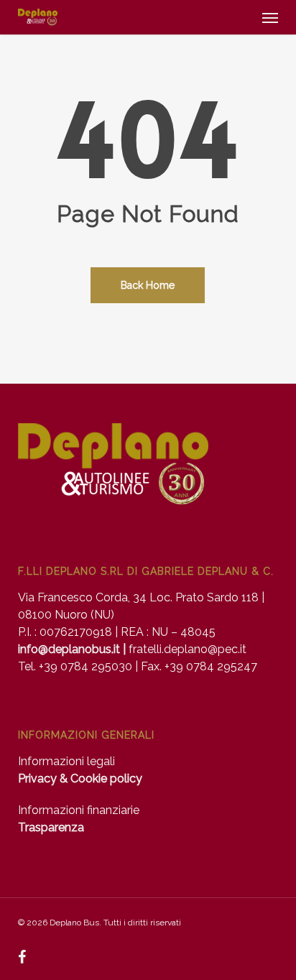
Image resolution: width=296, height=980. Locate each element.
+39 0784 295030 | (90, 666)
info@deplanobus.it (69, 649)
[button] (270, 17)
